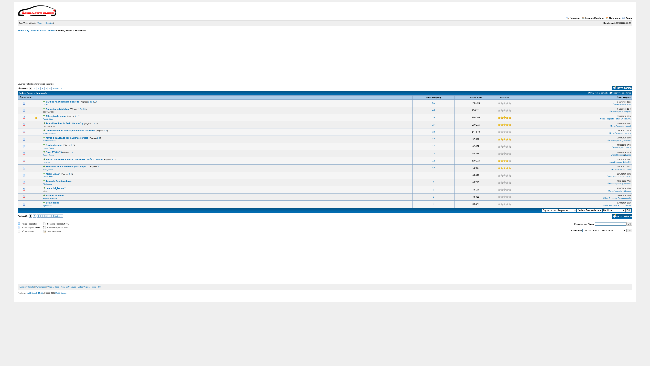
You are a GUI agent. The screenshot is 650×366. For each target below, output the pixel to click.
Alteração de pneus (56, 116)
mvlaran (46, 162)
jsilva (629, 104)
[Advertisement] (325, 57)
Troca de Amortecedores (58, 181)
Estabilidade (52, 202)
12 (433, 139)
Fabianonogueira (624, 198)
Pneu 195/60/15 (54, 152)
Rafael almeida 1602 (623, 119)
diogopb (628, 126)
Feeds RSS (96, 287)
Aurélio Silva (48, 119)
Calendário (615, 18)
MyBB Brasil (32, 293)
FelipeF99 (627, 162)
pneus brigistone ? (56, 188)
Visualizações (476, 97)
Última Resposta (624, 97)
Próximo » (57, 88)
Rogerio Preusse (50, 198)
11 (433, 175)
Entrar (40, 23)
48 (433, 110)
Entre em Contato (26, 287)
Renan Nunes (48, 148)
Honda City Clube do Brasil (32, 30)
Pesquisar (575, 18)
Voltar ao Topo (53, 287)
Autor (28, 97)
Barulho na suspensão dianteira (62, 101)
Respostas (431, 97)
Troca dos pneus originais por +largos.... (67, 166)
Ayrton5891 (47, 206)
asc (438, 97)
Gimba (628, 169)
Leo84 (45, 105)
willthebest (627, 191)
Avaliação (504, 97)
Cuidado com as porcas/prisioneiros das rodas (70, 130)
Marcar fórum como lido (599, 93)
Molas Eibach (53, 174)
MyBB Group (60, 293)
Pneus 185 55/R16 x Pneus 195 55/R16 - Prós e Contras (74, 159)
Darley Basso (48, 155)
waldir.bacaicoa (49, 134)
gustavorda (626, 140)
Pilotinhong (47, 184)
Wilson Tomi (48, 177)
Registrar (49, 23)
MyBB (40, 293)
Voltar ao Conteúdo (68, 287)
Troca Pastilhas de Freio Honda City (64, 123)
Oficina (52, 30)
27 (433, 125)
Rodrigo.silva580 (624, 205)
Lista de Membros (594, 18)
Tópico (22, 97)
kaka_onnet (48, 170)
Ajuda (629, 18)
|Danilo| (628, 155)
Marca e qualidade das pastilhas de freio (67, 138)
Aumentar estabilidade (57, 109)
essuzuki (627, 133)
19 (433, 132)
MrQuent (627, 111)
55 (433, 103)
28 (433, 117)
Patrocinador (40, 287)
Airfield (628, 148)
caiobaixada (626, 177)
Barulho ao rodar (55, 195)
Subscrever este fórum (621, 93)
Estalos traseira (54, 145)
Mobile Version (84, 287)
